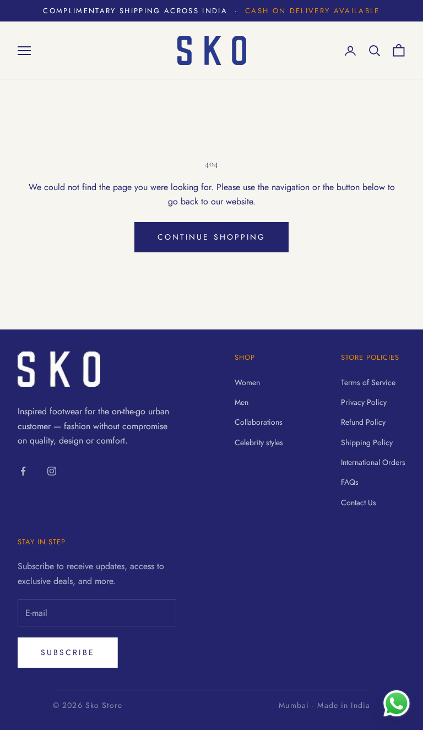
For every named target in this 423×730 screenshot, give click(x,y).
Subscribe (68, 652)
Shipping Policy (367, 442)
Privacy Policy (364, 402)
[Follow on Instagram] (51, 471)
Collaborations (259, 422)
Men (241, 402)
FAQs (350, 482)
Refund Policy (363, 422)
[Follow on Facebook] (23, 471)
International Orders (373, 462)
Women (247, 382)
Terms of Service (368, 382)
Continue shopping (211, 236)
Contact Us (358, 502)
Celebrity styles (259, 442)
